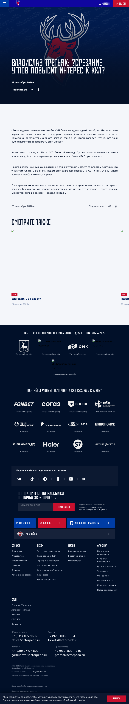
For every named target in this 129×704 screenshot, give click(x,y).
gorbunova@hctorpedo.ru (29, 655)
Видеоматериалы (77, 551)
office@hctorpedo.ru (25, 640)
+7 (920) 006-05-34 (61, 636)
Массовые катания (106, 585)
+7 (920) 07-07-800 (25, 650)
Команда (15, 546)
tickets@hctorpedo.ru (63, 640)
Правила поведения (107, 590)
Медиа (71, 546)
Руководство (17, 556)
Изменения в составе (22, 575)
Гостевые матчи (105, 580)
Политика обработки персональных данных (29, 686)
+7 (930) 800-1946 (68, 650)
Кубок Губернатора (46, 579)
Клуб (14, 600)
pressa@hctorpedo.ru (70, 655)
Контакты (16, 624)
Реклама (15, 614)
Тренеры (15, 565)
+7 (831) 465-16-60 (25, 636)
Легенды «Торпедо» (21, 610)
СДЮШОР (16, 619)
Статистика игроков (47, 565)
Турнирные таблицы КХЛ (49, 560)
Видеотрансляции (77, 556)
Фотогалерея (74, 560)
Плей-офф (42, 575)
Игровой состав (19, 560)
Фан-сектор (103, 576)
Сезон (40, 546)
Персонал (16, 570)
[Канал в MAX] (83, 479)
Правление (16, 551)
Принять (116, 698)
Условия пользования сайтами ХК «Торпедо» (29, 675)
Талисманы (103, 571)
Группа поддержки (106, 566)
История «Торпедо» (21, 605)
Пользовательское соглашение (24, 691)
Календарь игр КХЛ (46, 556)
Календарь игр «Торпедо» (50, 570)
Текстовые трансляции (48, 551)
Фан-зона (102, 546)
